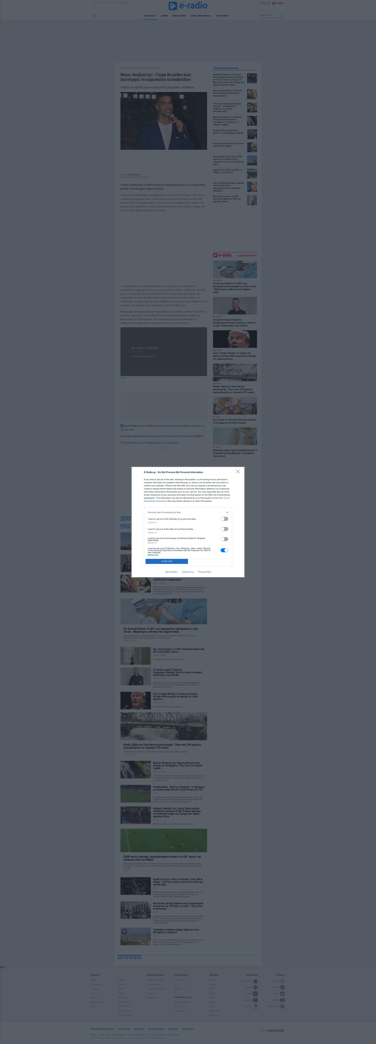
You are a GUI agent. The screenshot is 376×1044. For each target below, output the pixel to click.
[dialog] (188, 522)
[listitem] (188, 512)
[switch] (224, 519)
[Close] (239, 472)
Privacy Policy (204, 572)
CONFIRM (166, 561)
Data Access (188, 572)
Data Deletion (171, 572)
